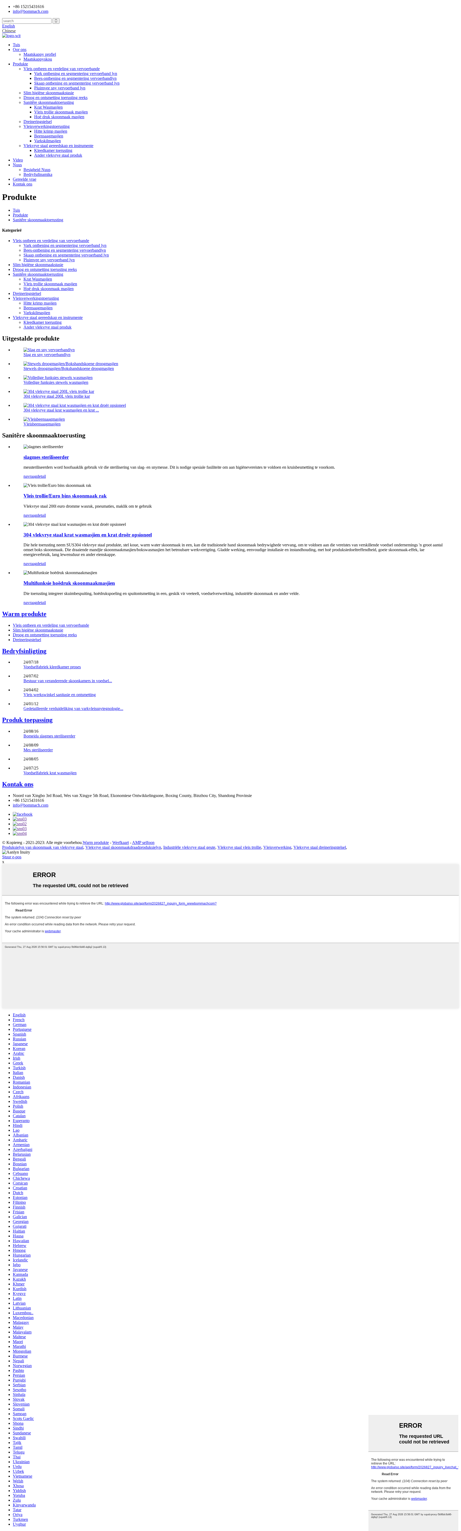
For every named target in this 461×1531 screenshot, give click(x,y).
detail (41, 476)
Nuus (17, 165)
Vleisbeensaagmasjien (42, 424)
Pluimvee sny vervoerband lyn (59, 88)
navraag (30, 476)
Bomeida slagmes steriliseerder (49, 736)
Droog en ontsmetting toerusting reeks (55, 97)
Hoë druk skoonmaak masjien (59, 117)
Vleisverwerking (277, 847)
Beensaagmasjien (48, 136)
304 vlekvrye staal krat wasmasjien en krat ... (61, 410)
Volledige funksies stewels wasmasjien (55, 382)
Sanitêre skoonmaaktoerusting (48, 102)
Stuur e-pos (11, 857)
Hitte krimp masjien (50, 131)
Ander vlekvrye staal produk (58, 155)
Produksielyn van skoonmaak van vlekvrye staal (42, 847)
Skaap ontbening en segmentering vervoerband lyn (77, 83)
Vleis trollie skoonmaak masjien (61, 112)
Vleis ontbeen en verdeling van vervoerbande (61, 68)
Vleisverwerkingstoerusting (46, 126)
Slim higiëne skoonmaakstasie (48, 92)
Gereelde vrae (24, 179)
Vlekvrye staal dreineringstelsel (319, 847)
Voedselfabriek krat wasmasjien (50, 773)
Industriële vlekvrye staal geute (189, 847)
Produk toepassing (27, 719)
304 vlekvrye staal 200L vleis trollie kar (56, 396)
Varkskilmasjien (47, 141)
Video (18, 160)
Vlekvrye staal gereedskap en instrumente (58, 145)
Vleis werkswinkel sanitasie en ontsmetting (59, 694)
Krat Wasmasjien (48, 107)
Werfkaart (120, 842)
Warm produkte (24, 613)
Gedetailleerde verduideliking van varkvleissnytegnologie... (73, 708)
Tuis (16, 44)
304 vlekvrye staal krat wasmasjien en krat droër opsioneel (87, 535)
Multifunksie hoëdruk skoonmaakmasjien (69, 583)
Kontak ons (22, 184)
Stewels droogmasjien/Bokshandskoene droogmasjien (68, 368)
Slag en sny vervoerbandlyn (46, 354)
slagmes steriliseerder (46, 457)
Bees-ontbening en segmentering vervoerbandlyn (75, 78)
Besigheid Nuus (36, 169)
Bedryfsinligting (24, 651)
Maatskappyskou (37, 59)
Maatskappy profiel (39, 54)
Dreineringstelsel (37, 121)
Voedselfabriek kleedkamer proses (52, 667)
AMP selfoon (143, 842)
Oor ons (19, 49)
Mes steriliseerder (38, 750)
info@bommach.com (30, 805)
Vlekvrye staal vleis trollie (239, 847)
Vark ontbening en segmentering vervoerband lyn (75, 73)
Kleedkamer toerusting (53, 150)
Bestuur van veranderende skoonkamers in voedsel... (67, 680)
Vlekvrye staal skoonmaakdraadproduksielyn (123, 847)
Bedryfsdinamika (37, 174)
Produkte (20, 64)
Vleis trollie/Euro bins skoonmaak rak (65, 496)
